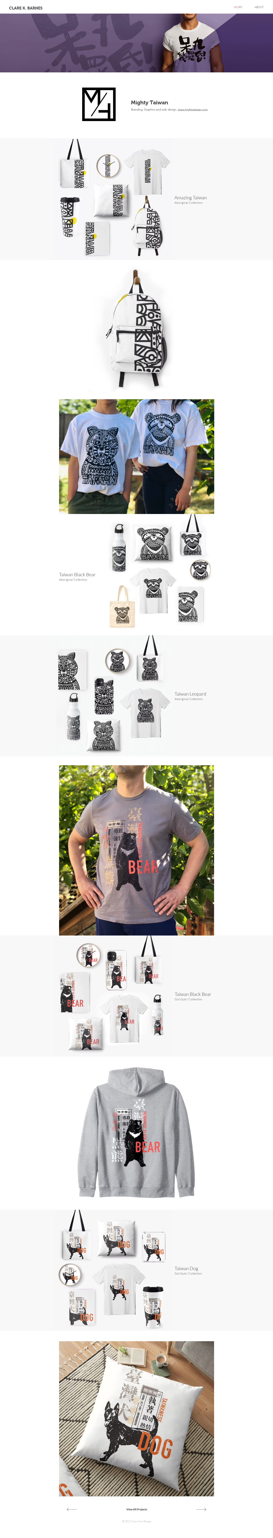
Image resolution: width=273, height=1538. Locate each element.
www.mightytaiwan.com (193, 109)
